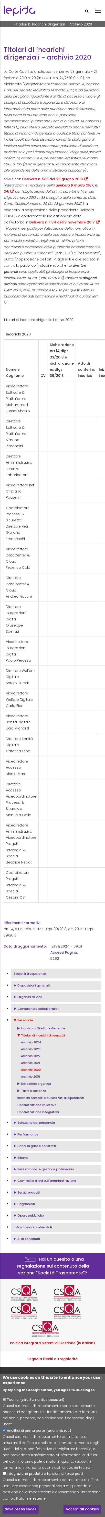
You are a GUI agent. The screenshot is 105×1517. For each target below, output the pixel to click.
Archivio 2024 (31, 1042)
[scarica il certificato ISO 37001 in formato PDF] (31, 1311)
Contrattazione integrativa (38, 1112)
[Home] (19, 10)
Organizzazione (29, 997)
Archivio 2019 (30, 1076)
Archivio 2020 (31, 1070)
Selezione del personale (36, 1122)
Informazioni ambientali (33, 1227)
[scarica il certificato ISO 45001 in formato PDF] (74, 1311)
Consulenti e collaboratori (38, 1008)
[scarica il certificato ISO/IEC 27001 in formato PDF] (74, 1293)
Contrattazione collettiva (36, 1105)
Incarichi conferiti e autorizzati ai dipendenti (50, 1098)
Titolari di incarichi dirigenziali (43, 1035)
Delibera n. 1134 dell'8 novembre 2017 (62, 222)
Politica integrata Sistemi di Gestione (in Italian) (52, 1343)
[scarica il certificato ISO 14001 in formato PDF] (52, 1329)
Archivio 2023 (31, 1049)
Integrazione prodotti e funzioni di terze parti (45, 1473)
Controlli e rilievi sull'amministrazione (46, 1180)
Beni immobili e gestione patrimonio (45, 1169)
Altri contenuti (28, 1238)
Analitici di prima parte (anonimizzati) (39, 1430)
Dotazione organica (36, 1084)
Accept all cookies (82, 1509)
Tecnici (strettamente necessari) (35, 1399)
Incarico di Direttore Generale (43, 1028)
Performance (27, 1134)
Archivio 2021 (30, 1063)
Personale (25, 1020)
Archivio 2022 (31, 1056)
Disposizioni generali (33, 985)
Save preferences (20, 1509)
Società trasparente (30, 973)
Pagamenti (26, 1204)
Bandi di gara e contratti (36, 1146)
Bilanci (22, 1157)
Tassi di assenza (33, 1091)
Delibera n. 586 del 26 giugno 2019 (52, 179)
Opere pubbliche (30, 1215)
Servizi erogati (28, 1192)
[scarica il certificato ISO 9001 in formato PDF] (31, 1293)
